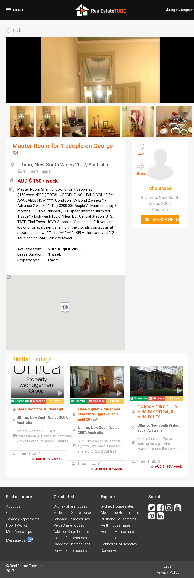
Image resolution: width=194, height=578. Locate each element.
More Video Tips (19, 532)
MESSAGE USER (165, 219)
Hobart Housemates (117, 538)
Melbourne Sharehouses (73, 513)
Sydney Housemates (117, 506)
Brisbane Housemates (118, 519)
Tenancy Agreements (23, 519)
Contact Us (15, 513)
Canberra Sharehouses (72, 544)
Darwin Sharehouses (70, 551)
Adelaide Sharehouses (71, 532)
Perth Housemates (116, 525)
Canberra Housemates (119, 544)
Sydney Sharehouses (70, 506)
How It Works (17, 525)
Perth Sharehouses (69, 525)
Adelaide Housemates (118, 532)
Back (16, 30)
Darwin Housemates (117, 551)
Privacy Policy (168, 572)
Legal (168, 566)
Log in (181, 10)
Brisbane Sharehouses (72, 519)
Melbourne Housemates (120, 513)
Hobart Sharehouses (70, 538)
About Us (13, 506)
